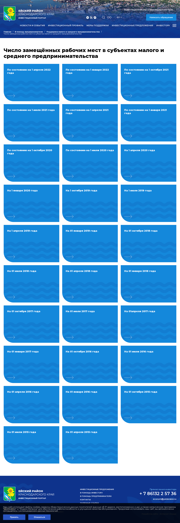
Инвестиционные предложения (132, 26)
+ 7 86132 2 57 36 (157, 493)
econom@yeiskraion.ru (164, 499)
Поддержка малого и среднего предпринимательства (73, 32)
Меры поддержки (97, 26)
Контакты (85, 500)
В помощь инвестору (91, 493)
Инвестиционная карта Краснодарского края (148, 10)
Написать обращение (161, 17)
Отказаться (39, 517)
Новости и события (32, 26)
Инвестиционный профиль (65, 26)
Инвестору (163, 26)
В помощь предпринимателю (29, 32)
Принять (14, 517)
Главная (7, 32)
